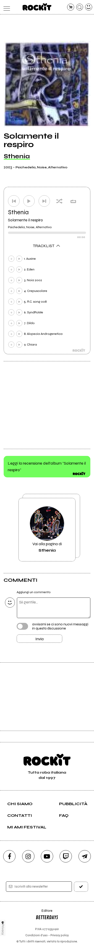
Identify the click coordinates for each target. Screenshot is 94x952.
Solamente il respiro (25, 219)
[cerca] (79, 7)
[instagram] (28, 856)
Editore (44, 913)
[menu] (5, 7)
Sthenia (17, 156)
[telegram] (84, 856)
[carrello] (70, 7)
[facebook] (9, 856)
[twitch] (66, 856)
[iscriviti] (81, 886)
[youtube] (47, 856)
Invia (39, 638)
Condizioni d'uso (36, 935)
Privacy (3, 929)
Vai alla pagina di (47, 547)
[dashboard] (88, 7)
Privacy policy (59, 935)
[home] (37, 7)
